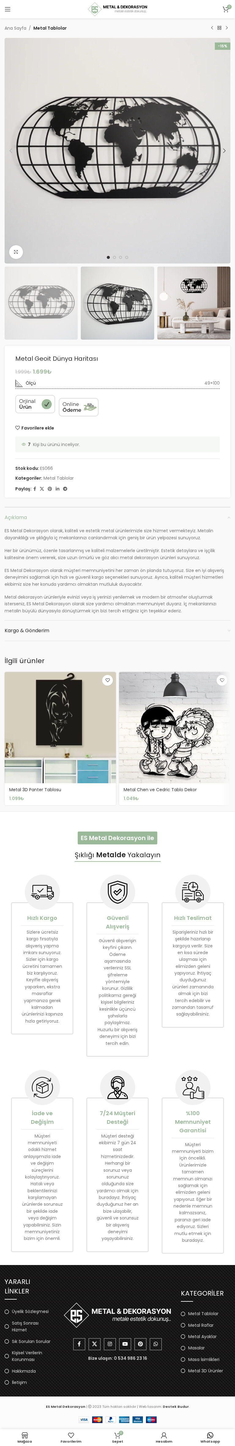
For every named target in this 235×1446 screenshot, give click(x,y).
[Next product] (226, 28)
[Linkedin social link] (57, 489)
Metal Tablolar (50, 28)
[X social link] (42, 489)
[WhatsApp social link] (156, 1344)
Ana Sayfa (15, 28)
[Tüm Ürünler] (219, 28)
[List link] (29, 1311)
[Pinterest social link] (50, 489)
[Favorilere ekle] (107, 680)
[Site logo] (117, 9)
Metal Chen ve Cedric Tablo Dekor (160, 790)
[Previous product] (212, 28)
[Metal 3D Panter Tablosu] (60, 727)
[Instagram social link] (110, 1344)
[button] (11, 151)
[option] (108, 257)
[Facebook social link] (35, 489)
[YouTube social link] (125, 1344)
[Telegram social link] (65, 489)
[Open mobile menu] (8, 9)
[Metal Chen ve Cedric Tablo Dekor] (174, 727)
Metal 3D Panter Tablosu (35, 790)
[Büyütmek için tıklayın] (16, 252)
